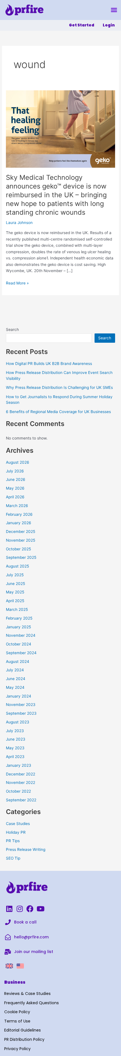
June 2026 (15, 479)
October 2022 (18, 791)
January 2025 (18, 627)
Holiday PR (16, 832)
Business (14, 982)
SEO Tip (13, 858)
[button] (114, 10)
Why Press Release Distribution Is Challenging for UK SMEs (59, 387)
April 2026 (15, 497)
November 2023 (20, 704)
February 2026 (19, 514)
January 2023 (18, 765)
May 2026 (15, 488)
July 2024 (15, 670)
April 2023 (15, 756)
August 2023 (17, 722)
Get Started (81, 25)
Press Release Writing (25, 849)
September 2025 (21, 557)
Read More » (17, 282)
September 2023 (21, 713)
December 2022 (20, 774)
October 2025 (18, 549)
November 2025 (20, 540)
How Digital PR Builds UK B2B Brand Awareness (49, 363)
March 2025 (17, 609)
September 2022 (21, 800)
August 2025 (17, 566)
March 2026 (17, 505)
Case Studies (18, 823)
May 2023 (15, 748)
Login (109, 25)
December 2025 (20, 531)
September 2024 (21, 653)
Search (12, 329)
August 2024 (17, 661)
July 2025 (15, 575)
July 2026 (15, 471)
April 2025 (15, 600)
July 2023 (15, 730)
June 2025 (15, 583)
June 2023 (15, 739)
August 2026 (17, 462)
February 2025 (19, 618)
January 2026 (18, 523)
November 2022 (20, 782)
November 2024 (20, 635)
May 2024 (15, 687)
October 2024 (18, 644)
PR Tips (13, 840)
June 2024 (15, 678)
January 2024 (18, 696)
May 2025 (15, 592)
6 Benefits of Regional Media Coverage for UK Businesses (58, 411)
